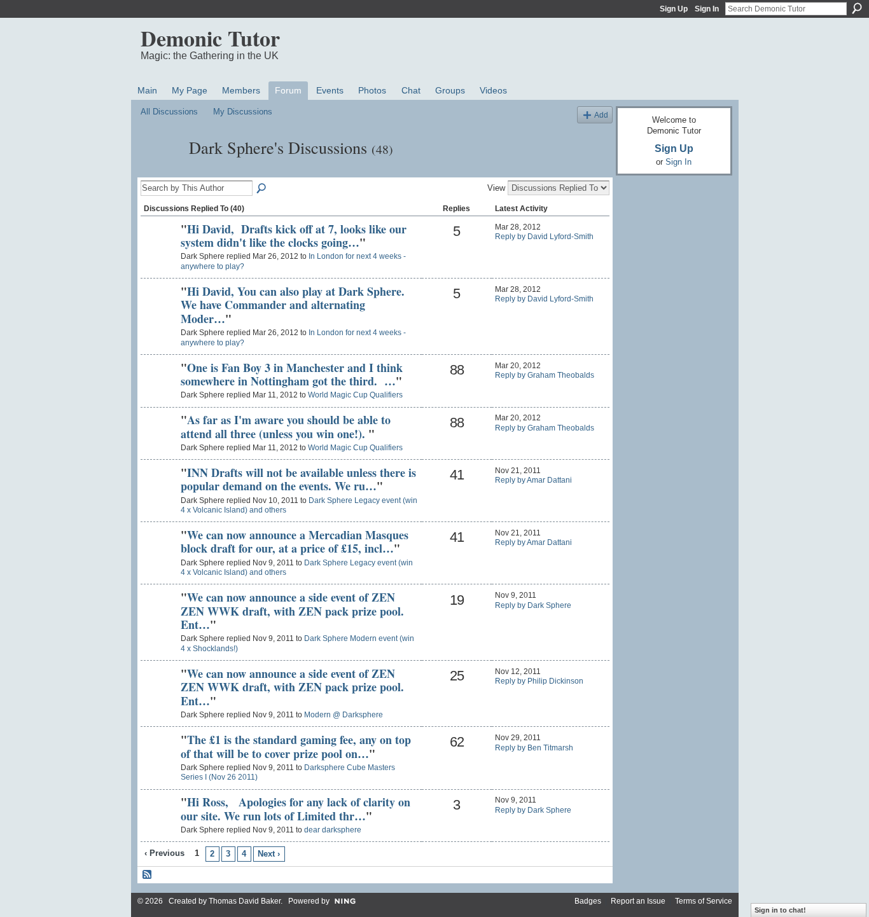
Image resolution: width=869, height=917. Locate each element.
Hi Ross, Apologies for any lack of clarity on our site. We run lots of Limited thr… (295, 809)
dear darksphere (332, 829)
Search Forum (262, 189)
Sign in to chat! (780, 910)
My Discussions (242, 111)
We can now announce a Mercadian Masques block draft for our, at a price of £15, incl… (294, 542)
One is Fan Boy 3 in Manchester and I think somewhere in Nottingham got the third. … (292, 374)
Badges (587, 901)
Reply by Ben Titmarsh (534, 747)
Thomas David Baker (245, 901)
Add (601, 115)
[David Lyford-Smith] (159, 250)
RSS (147, 875)
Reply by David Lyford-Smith (544, 236)
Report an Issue (638, 901)
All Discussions (169, 111)
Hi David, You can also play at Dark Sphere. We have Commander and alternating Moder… (293, 305)
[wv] (159, 761)
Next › (269, 853)
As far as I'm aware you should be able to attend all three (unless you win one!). (286, 426)
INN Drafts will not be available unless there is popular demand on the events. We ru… (298, 479)
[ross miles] (159, 823)
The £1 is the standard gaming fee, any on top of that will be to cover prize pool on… (296, 746)
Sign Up (674, 8)
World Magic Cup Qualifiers (355, 394)
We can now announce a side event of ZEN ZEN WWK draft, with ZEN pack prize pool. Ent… (292, 611)
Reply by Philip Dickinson (539, 681)
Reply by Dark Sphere (533, 605)
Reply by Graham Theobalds (544, 375)
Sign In (707, 8)
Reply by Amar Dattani (533, 480)
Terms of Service (703, 901)
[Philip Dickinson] (159, 695)
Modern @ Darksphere (343, 714)
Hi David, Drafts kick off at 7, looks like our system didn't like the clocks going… (294, 236)
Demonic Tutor (210, 38)
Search (857, 8)
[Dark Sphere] (161, 170)
